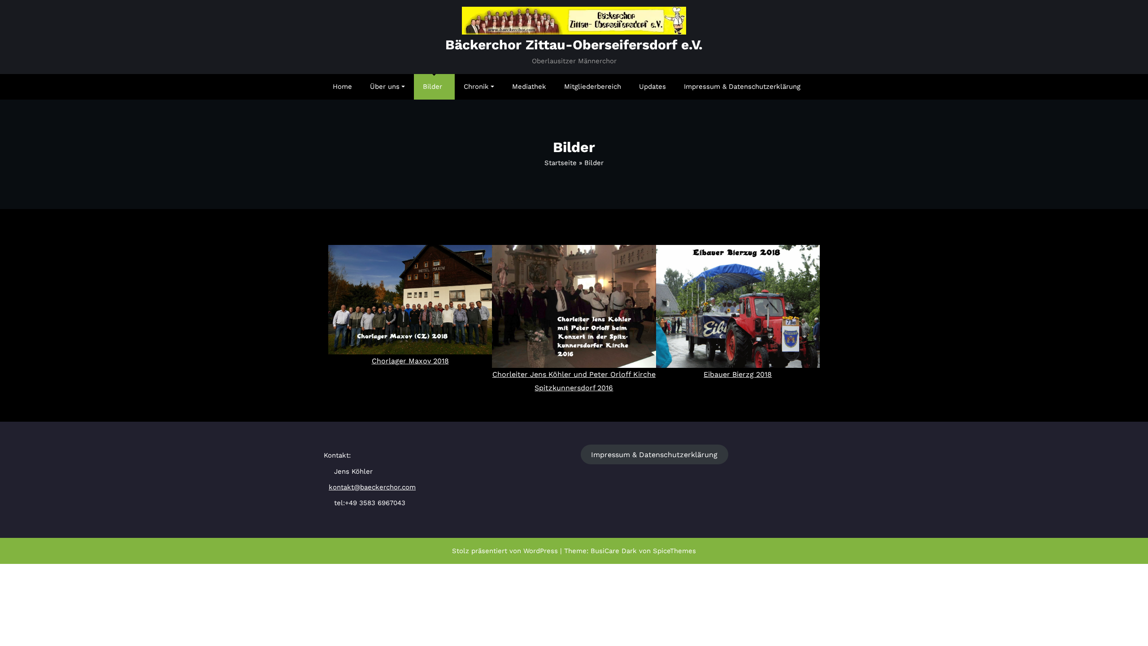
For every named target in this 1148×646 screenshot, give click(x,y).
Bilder (432, 87)
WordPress (540, 551)
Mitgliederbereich (592, 87)
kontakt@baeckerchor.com (372, 487)
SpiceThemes (674, 551)
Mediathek (529, 87)
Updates (652, 87)
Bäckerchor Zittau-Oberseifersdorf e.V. (574, 44)
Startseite (560, 163)
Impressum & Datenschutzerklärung (742, 87)
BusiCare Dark (614, 551)
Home (342, 87)
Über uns (385, 87)
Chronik (476, 87)
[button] (337, 320)
